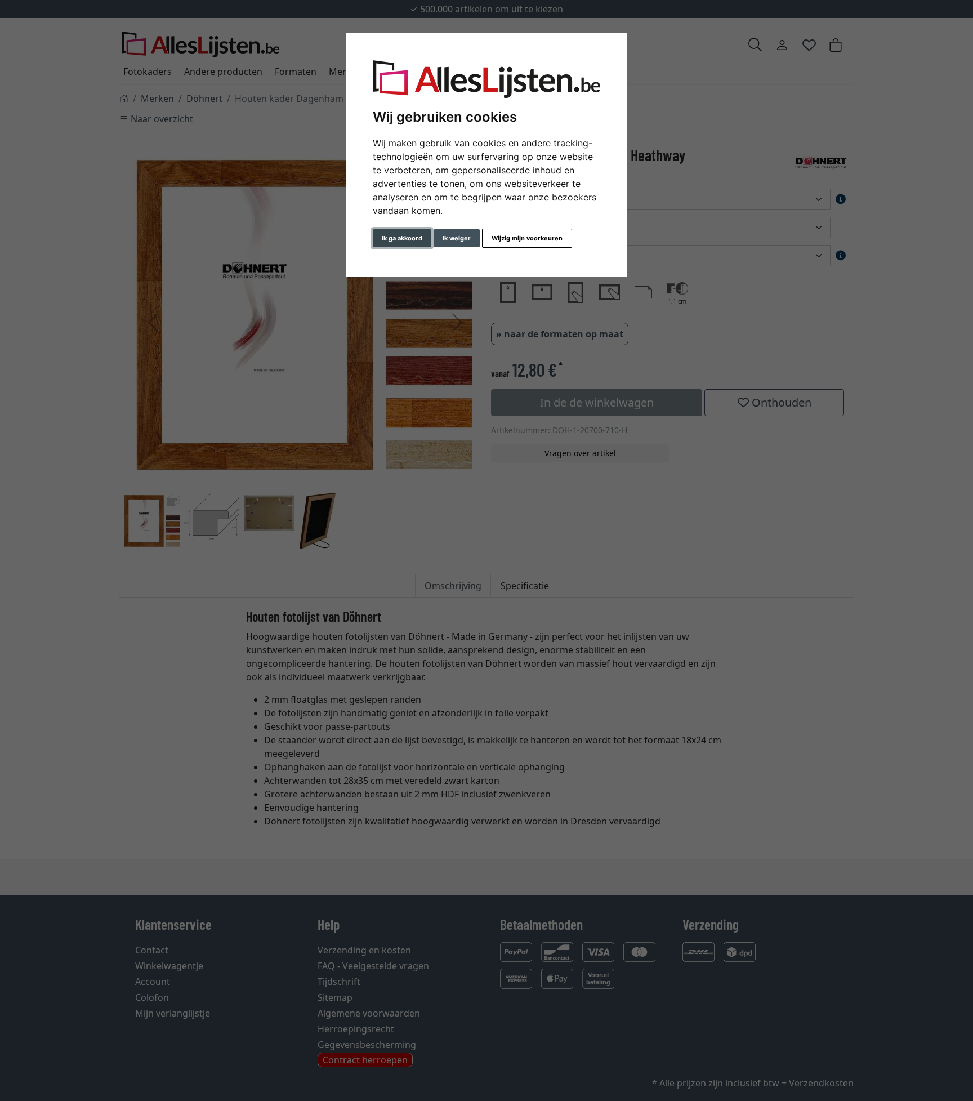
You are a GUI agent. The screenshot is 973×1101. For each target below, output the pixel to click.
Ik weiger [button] (457, 238)
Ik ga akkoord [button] (402, 238)
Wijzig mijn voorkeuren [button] (527, 238)
